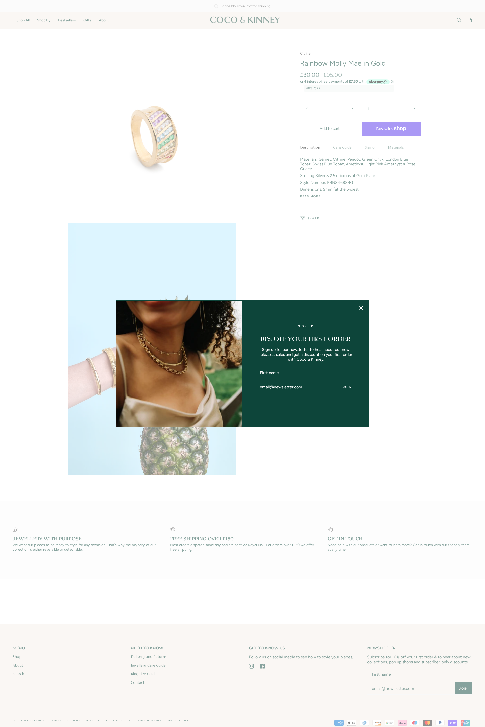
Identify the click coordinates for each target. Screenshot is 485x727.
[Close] (361, 308)
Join (347, 387)
